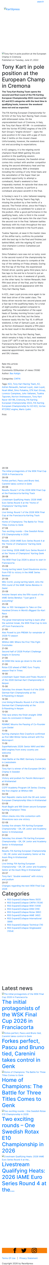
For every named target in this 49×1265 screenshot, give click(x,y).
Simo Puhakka (21, 390)
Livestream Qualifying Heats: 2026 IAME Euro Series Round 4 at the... (24, 1177)
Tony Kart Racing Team (24, 384)
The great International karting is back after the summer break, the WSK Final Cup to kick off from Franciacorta (24, 623)
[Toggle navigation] (43, 10)
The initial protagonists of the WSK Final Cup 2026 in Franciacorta (21, 1014)
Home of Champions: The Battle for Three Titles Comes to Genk (22, 1092)
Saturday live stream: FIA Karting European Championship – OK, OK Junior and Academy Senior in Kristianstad (24, 841)
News (35, 899)
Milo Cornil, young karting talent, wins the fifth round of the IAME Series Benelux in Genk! (22, 585)
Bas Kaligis (15, 373)
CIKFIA (17, 378)
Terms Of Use (8, 1258)
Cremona (20, 399)
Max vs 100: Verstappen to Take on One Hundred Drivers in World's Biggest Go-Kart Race (23, 610)
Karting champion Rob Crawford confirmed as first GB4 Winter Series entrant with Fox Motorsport (23, 736)
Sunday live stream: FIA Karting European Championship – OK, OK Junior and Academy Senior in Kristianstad (24, 828)
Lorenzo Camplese (11, 393)
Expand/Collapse (20, 899)
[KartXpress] (12, 9)
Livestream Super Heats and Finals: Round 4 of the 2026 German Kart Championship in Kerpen (24, 679)
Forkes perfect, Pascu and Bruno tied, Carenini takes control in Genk (23, 1053)
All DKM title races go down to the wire (21, 661)
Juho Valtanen (29, 393)
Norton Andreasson (21, 396)
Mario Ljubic (25, 409)
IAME (35, 915)
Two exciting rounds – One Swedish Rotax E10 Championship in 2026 (23, 1135)
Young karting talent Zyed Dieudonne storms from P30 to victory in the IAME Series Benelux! (24, 572)
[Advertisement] (24, 25)
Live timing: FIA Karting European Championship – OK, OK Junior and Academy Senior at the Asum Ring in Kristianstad (24, 866)
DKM (34, 909)
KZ (38, 384)
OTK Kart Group (37, 390)
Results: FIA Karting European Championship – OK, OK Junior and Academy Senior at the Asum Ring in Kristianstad (24, 854)
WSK (35, 905)
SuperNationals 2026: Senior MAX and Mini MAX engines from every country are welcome (23, 749)
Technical (36, 924)
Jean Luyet (39, 387)
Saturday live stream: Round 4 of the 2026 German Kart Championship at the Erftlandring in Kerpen (23, 692)
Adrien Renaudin (10, 387)
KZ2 (10, 384)
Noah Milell (7, 390)
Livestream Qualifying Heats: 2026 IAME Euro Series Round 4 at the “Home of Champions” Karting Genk (22, 502)
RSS (9, 899)
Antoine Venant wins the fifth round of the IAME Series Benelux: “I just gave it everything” (23, 597)
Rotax (35, 912)
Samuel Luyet (26, 387)
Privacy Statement (28, 1258)
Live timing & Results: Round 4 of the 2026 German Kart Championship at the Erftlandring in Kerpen (23, 705)
